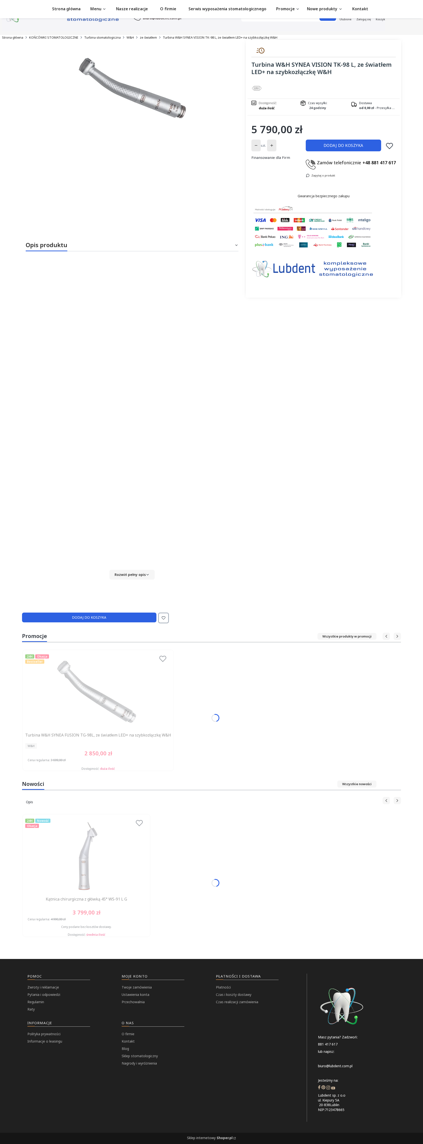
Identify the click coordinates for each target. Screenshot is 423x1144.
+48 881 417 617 (379, 162)
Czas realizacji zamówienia (237, 1002)
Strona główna (12, 37)
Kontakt (128, 1041)
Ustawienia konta (135, 994)
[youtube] (333, 1088)
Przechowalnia (133, 1002)
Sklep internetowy (210, 1137)
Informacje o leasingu (44, 1041)
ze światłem (148, 37)
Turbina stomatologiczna (102, 37)
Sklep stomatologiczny (140, 1056)
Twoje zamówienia (137, 987)
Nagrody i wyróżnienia (139, 1063)
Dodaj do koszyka (343, 145)
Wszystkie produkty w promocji (347, 636)
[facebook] (319, 1088)
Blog (125, 1048)
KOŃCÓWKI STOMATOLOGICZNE (53, 37)
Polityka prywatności (43, 1034)
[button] (132, 574)
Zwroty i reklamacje (43, 987)
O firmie (128, 1034)
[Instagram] (328, 1088)
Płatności (223, 987)
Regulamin (35, 1002)
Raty (31, 1009)
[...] (132, 87)
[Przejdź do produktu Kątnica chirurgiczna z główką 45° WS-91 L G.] (86, 856)
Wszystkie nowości (357, 784)
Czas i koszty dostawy (233, 994)
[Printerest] (323, 1088)
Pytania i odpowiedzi (43, 994)
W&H (130, 37)
